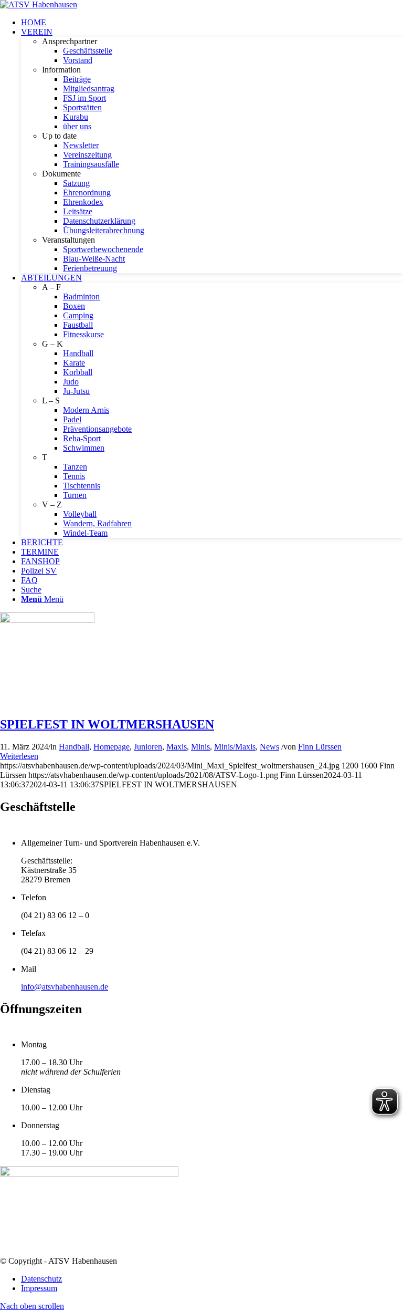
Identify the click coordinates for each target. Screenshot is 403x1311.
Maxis (176, 746)
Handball (74, 746)
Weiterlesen (19, 756)
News (269, 746)
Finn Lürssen (320, 746)
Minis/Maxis (235, 746)
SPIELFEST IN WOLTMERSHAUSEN (107, 724)
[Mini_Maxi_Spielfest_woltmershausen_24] (47, 620)
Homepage (111, 746)
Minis (200, 746)
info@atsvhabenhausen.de (64, 986)
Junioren (148, 746)
